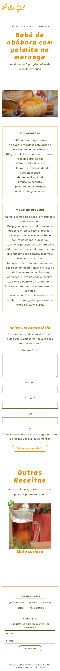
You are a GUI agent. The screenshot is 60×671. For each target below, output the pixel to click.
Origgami (40, 667)
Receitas (27, 26)
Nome (30, 382)
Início (14, 26)
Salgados (43, 26)
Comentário (30, 350)
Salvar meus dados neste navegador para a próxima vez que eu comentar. (30, 436)
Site (30, 414)
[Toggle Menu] (53, 8)
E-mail (30, 398)
